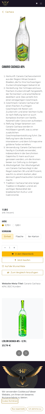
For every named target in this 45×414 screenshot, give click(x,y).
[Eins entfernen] (4, 247)
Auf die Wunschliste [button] (15, 266)
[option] (22, 323)
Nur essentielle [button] (18, 409)
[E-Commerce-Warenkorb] (36, 3)
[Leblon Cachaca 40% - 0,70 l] (22, 318)
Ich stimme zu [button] (34, 409)
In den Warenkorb (24, 254)
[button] (19, 353)
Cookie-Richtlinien (10, 401)
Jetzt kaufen (23, 260)
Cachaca (9, 12)
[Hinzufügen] (14, 247)
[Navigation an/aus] (41, 3)
